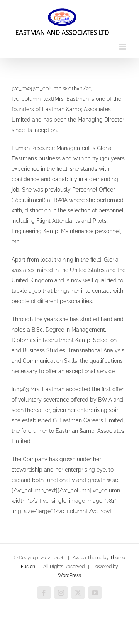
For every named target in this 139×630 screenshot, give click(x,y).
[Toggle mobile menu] (123, 47)
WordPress (69, 575)
